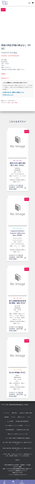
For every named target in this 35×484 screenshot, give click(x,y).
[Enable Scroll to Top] (31, 480)
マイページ (27, 425)
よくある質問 (10, 421)
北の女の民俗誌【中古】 (17, 372)
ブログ (28, 417)
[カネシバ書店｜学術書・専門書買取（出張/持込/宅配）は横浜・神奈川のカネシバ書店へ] (5, 3)
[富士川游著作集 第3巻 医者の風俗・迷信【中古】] (17, 280)
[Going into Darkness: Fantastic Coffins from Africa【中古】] (17, 211)
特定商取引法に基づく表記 (23, 429)
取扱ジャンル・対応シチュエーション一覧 (17, 434)
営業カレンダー (21, 417)
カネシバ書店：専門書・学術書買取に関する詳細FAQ (17, 438)
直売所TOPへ (6, 78)
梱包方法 (17, 460)
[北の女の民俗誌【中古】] (17, 352)
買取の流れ (14, 412)
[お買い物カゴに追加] (25, 188)
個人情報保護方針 (10, 429)
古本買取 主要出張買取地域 (22, 421)
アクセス (13, 417)
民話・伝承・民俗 (12, 102)
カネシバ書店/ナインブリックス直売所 (14, 425)
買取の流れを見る (8, 95)
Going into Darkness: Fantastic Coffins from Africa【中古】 (17, 233)
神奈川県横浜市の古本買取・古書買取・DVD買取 (18, 465)
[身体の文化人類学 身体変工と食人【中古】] (17, 143)
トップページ (6, 412)
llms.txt (17, 479)
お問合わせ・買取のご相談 (26, 412)
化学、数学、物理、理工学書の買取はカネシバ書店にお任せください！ (17, 443)
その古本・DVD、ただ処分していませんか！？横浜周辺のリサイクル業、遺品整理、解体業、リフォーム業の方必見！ (17, 455)
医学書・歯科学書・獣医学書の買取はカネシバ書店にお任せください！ (17, 449)
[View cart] (33, 3)
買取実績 (7, 417)
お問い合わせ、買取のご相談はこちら (14, 92)
